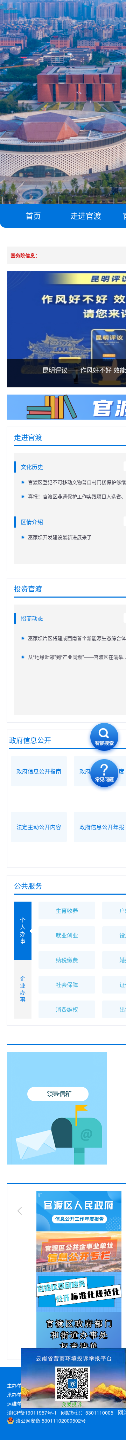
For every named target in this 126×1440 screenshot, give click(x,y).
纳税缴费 (67, 960)
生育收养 (67, 910)
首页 (33, 215)
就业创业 (67, 935)
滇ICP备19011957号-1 (32, 1412)
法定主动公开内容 (38, 827)
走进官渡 (85, 215)
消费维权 (67, 1009)
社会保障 (67, 985)
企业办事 (23, 988)
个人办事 (23, 930)
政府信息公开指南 (38, 771)
